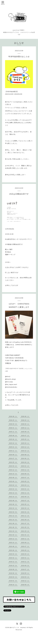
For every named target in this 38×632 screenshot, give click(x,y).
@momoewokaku (11, 387)
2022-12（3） (13, 493)
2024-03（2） (13, 466)
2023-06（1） (13, 481)
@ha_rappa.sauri (11, 384)
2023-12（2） (13, 470)
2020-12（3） (13, 539)
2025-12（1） (25, 428)
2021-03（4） (25, 531)
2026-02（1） (25, 424)
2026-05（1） (13, 420)
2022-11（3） (25, 493)
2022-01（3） (25, 512)
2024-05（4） (13, 462)
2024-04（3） (25, 462)
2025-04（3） (13, 443)
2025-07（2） (25, 435)
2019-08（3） (13, 569)
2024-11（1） (13, 451)
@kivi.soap (9, 382)
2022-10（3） (13, 496)
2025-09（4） (25, 431)
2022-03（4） (25, 508)
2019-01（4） (13, 581)
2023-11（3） (25, 470)
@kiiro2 (7, 376)
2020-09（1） (25, 542)
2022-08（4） (13, 500)
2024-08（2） (25, 454)
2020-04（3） (13, 554)
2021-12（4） (13, 516)
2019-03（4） (25, 577)
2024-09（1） (13, 454)
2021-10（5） (13, 519)
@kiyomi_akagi (10, 379)
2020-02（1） (13, 558)
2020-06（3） (13, 550)
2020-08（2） (13, 546)
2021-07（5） (25, 523)
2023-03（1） (25, 485)
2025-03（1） (25, 443)
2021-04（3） (13, 531)
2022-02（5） (13, 512)
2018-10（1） (13, 584)
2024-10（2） (25, 451)
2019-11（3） (25, 561)
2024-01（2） (25, 466)
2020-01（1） (25, 558)
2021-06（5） (13, 527)
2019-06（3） (13, 573)
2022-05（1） (25, 504)
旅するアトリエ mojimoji (18, 627)
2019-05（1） (25, 573)
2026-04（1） (25, 420)
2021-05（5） (25, 527)
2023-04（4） (13, 485)
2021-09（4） (25, 519)
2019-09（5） (25, 565)
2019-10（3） (13, 565)
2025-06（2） (13, 439)
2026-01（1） (13, 428)
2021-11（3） (25, 516)
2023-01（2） (25, 489)
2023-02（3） (13, 489)
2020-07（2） (25, 546)
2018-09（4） (25, 584)
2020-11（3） (25, 539)
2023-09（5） (25, 474)
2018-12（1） (25, 581)
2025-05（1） (25, 439)
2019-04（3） (13, 577)
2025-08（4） (13, 435)
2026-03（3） (13, 424)
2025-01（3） (13, 447)
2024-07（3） (13, 458)
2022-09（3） (25, 496)
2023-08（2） (13, 477)
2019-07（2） (25, 569)
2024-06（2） (25, 458)
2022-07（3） (25, 500)
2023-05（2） (25, 481)
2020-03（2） (25, 554)
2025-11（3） (13, 431)
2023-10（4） (13, 474)
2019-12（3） (13, 561)
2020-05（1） (25, 550)
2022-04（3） (13, 508)
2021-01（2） (25, 535)
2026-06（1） (25, 416)
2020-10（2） (13, 542)
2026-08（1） (13, 416)
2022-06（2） (13, 504)
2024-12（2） (25, 447)
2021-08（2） (13, 523)
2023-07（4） (25, 477)
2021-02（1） (13, 535)
